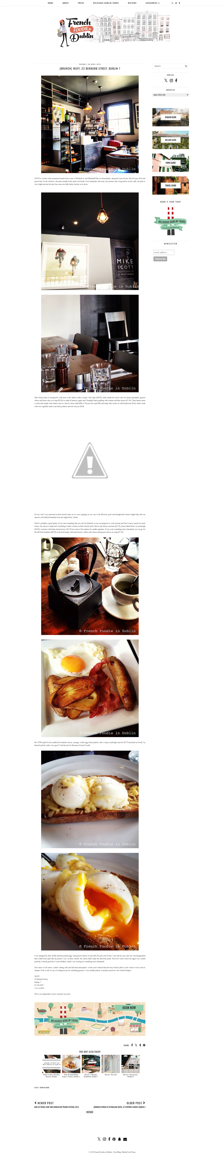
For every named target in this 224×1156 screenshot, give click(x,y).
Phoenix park (106, 514)
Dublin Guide (44, 1087)
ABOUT (65, 2)
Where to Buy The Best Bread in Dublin (51, 1075)
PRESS (81, 2)
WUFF (37, 178)
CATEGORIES (151, 2)
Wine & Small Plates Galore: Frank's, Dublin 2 (71, 1075)
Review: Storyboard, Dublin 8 (130, 1075)
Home (90, 1112)
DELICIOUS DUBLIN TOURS (106, 2)
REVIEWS (132, 2)
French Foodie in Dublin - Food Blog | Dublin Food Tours (114, 1152)
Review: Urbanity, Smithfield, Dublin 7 (91, 1075)
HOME (50, 2)
